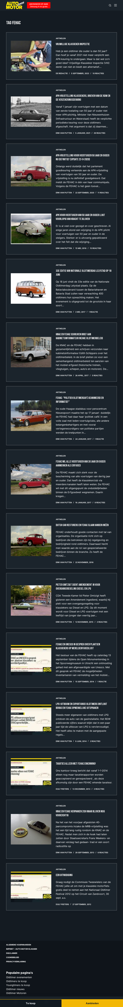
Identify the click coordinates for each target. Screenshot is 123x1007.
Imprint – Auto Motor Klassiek (21, 949)
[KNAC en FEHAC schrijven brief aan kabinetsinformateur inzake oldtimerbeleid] (31, 352)
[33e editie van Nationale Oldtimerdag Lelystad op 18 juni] (31, 288)
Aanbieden (92, 1003)
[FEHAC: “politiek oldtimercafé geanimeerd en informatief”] (31, 415)
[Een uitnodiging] (31, 887)
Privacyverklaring (16, 961)
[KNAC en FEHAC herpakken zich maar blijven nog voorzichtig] (31, 829)
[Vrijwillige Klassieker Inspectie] (31, 56)
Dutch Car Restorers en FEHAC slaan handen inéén (82, 525)
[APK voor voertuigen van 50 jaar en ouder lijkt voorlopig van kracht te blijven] (31, 229)
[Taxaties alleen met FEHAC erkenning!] (31, 773)
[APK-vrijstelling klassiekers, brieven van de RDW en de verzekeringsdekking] (31, 111)
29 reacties (99, 133)
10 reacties (98, 73)
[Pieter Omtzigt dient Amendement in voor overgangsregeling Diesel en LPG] (31, 600)
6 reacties (103, 852)
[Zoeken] (110, 5)
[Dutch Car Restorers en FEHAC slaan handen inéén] (31, 541)
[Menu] (115, 5)
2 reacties (95, 741)
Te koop (30, 1003)
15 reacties (95, 248)
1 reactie (93, 312)
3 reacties (102, 622)
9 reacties (100, 502)
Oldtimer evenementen (19, 977)
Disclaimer (11, 953)
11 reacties (103, 193)
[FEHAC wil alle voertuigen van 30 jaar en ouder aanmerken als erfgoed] (31, 479)
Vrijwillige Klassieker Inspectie (73, 44)
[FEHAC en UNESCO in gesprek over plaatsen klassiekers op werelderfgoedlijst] (31, 660)
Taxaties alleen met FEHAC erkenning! (76, 763)
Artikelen (61, 38)
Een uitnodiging (64, 875)
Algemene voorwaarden (18, 945)
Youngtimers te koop (18, 985)
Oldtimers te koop (16, 981)
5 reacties (97, 375)
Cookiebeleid (12, 957)
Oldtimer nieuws (15, 989)
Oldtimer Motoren (16, 993)
